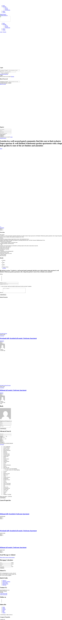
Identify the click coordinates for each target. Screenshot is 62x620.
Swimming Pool (7, 488)
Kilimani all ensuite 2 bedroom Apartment (13, 390)
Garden (5, 462)
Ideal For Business (7, 465)
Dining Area (6, 456)
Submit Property (3, 14)
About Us (4, 580)
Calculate (2, 567)
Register (4, 31)
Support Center (5, 583)
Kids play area (6, 467)
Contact (3, 12)
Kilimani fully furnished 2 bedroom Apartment (14, 514)
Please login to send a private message (7, 557)
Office (5, 476)
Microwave (6, 474)
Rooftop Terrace (7, 479)
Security (5, 482)
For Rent (4, 268)
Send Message (3, 428)
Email (1, 284)
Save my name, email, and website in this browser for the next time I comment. (16, 286)
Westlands (2, 340)
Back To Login (3, 84)
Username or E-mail (4, 81)
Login (1, 31)
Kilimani (1, 392)
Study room (6, 487)
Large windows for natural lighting (10, 468)
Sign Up (1, 135)
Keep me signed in (5, 73)
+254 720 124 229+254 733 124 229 (3, 594)
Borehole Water (7, 454)
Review (1, 292)
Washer (5, 491)
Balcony (5, 451)
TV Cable (5, 490)
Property (4, 609)
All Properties (7, 10)
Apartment (2, 227)
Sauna (5, 480)
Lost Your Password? (4, 74)
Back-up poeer (6, 449)
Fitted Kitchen (6, 461)
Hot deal (5, 333)
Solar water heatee (7, 483)
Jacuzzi (5, 466)
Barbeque (5, 452)
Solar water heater (7, 484)
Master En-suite (7, 473)
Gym (5, 463)
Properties (4, 6)
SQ (4, 485)
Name (1, 282)
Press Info (4, 584)
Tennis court (6, 489)
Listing (3, 608)
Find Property (2, 497)
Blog (3, 611)
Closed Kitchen (7, 455)
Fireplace (5, 460)
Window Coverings (7, 494)
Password (2, 71)
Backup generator (7, 450)
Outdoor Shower (7, 477)
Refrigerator (6, 478)
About (3, 11)
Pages (3, 610)
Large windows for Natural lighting (13, 469)
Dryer (5, 457)
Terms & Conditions (6, 581)
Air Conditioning (7, 446)
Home (3, 5)
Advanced (2, 444)
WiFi (5, 493)
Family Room (6, 458)
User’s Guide (5, 582)
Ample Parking (6, 447)
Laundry (5, 471)
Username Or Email (4, 70)
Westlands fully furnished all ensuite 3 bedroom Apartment (18, 338)
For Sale (6, 8)
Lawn (5, 472)
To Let (6, 7)
